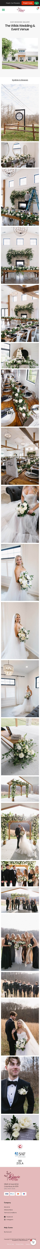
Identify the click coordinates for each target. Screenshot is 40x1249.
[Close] (36, 3)
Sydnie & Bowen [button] (20, 80)
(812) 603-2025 (9, 1189)
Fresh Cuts (27, 3)
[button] (3, 10)
